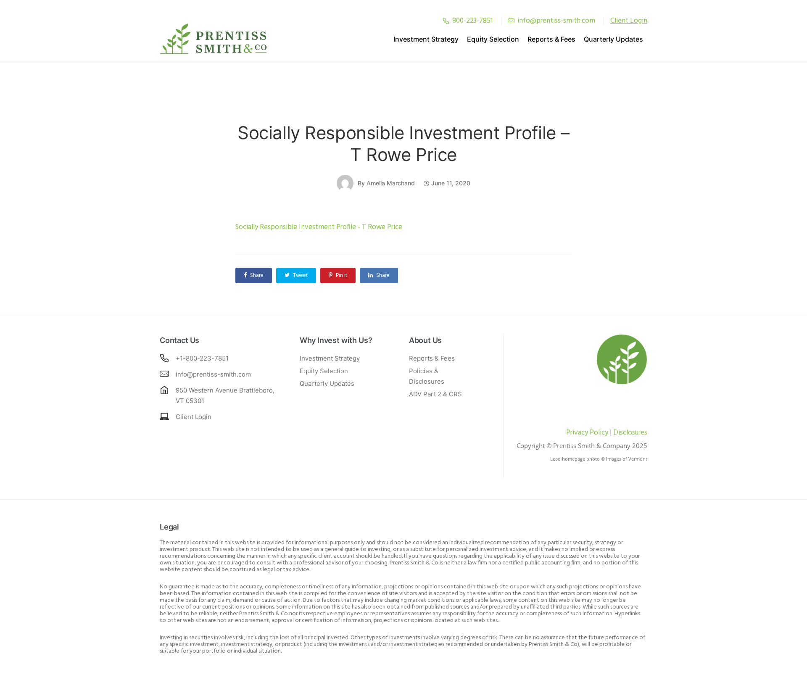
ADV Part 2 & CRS (435, 394)
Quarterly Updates (613, 39)
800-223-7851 (472, 20)
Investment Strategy (426, 39)
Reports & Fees (551, 39)
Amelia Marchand (391, 183)
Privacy (577, 432)
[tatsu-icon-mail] (511, 20)
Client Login (193, 417)
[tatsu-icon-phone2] (446, 20)
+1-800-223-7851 (202, 358)
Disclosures (630, 432)
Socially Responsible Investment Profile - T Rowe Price (318, 227)
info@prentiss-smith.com (556, 20)
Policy (598, 432)
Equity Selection (493, 39)
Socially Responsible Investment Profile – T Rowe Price (403, 143)
